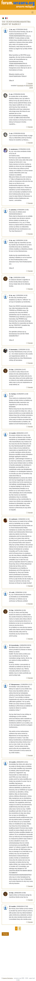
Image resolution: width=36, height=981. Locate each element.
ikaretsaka (20, 85)
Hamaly (30, 83)
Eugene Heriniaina (8, 978)
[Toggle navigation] (32, 12)
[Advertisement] (18, 954)
